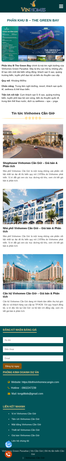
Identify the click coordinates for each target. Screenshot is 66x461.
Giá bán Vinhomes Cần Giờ (25, 435)
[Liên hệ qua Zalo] (8, 447)
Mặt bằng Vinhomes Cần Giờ (26, 424)
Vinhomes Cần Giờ (35, 458)
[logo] (33, 6)
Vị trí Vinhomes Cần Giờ (24, 413)
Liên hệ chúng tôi (20, 441)
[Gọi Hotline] (8, 457)
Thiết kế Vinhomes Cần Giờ (26, 430)
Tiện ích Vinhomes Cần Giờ (25, 419)
